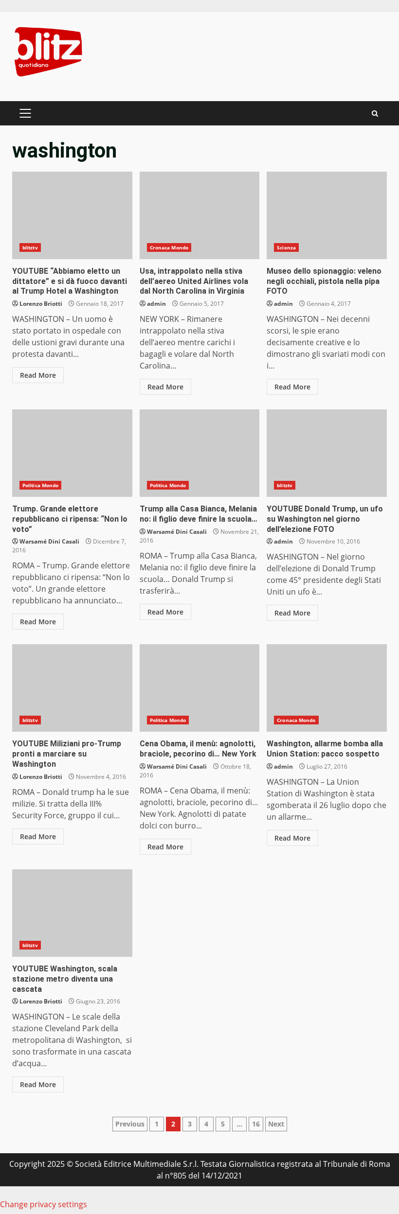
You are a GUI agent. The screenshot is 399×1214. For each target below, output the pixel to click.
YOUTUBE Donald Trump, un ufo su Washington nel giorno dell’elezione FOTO (327, 453)
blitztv (30, 247)
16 (256, 1123)
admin (156, 303)
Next (276, 1123)
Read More (38, 375)
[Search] (375, 113)
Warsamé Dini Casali (49, 541)
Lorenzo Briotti (40, 303)
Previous (130, 1123)
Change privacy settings (43, 1204)
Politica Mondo (40, 485)
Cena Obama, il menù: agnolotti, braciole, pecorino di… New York (200, 688)
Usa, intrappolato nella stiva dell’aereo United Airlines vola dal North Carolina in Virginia (200, 215)
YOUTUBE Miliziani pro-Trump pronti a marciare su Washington (72, 688)
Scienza (286, 247)
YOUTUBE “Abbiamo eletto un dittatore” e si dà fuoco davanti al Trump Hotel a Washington (72, 215)
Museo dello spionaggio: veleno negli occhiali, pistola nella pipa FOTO (327, 215)
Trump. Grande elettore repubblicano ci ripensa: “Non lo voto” (72, 453)
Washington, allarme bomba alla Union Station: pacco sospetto (327, 688)
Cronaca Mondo (169, 247)
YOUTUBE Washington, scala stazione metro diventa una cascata (72, 913)
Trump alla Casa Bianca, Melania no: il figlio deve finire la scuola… (200, 453)
